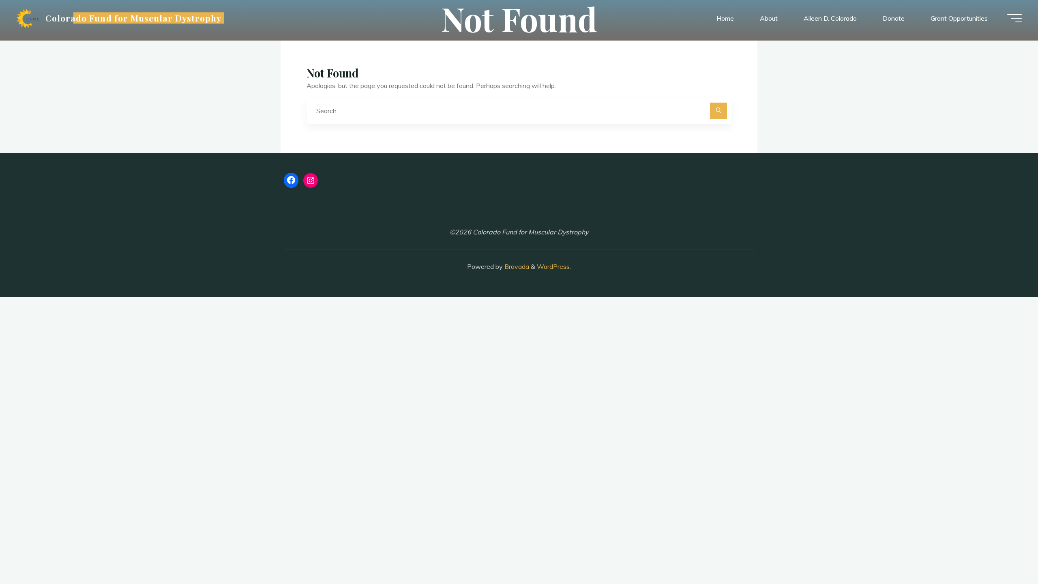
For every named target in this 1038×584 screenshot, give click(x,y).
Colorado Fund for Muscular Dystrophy (133, 18)
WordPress (553, 266)
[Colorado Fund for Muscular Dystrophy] (28, 18)
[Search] (718, 111)
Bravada (516, 266)
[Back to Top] (1006, 552)
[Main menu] (1014, 18)
